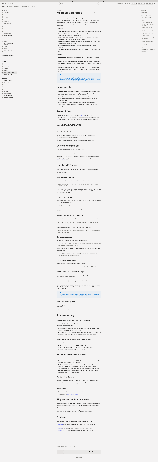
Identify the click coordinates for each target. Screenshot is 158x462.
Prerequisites (144, 14)
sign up (82, 115)
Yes (70, 446)
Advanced (59, 10)
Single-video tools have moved (148, 49)
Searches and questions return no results (149, 43)
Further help (145, 47)
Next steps (143, 51)
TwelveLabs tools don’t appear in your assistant (149, 38)
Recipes (60, 430)
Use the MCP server (145, 19)
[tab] (3, 6)
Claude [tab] (58, 131)
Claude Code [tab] (63, 131)
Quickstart (99, 1)
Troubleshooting (145, 35)
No (75, 446)
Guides (60, 428)
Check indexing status (147, 22)
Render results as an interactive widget (149, 31)
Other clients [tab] (70, 131)
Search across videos (147, 27)
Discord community (72, 394)
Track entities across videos (148, 29)
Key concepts (144, 12)
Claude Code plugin (66, 77)
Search (79, 3)
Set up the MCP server (146, 15)
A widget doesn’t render (147, 46)
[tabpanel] (79, 138)
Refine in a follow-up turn (147, 33)
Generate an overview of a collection (148, 25)
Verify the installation (146, 17)
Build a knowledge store (147, 20)
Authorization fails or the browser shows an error (147, 41)
